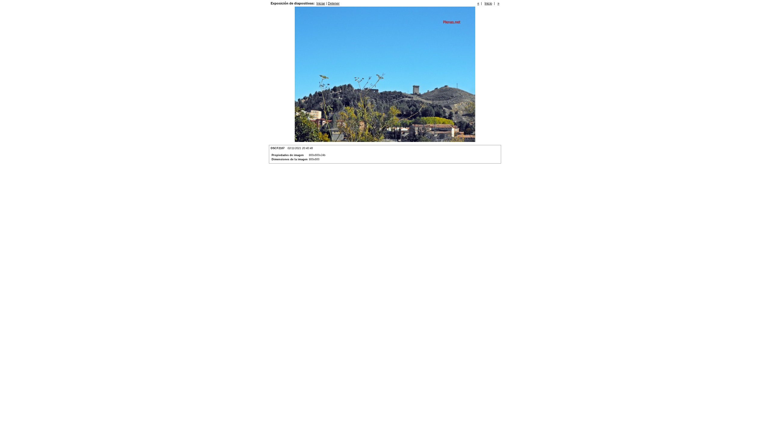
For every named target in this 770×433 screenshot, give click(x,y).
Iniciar (320, 3)
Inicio (488, 3)
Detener (334, 3)
